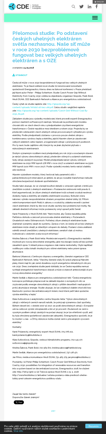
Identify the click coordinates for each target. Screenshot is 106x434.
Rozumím (94, 426)
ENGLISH (100, 2)
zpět (53, 411)
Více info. (18, 430)
